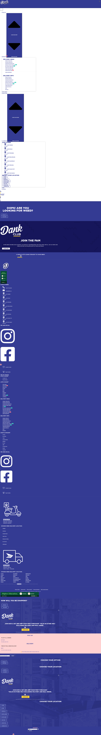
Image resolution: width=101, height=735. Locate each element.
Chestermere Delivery (9, 79)
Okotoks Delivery (8, 78)
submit (12, 655)
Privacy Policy (17, 589)
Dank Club (5, 387)
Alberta (2, 575)
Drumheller (15, 573)
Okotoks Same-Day (9, 62)
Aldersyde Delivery (8, 85)
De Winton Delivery (9, 83)
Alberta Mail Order (9, 70)
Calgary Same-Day (8, 60)
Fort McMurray (16, 577)
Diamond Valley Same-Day (11, 64)
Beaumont (3, 577)
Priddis (27, 577)
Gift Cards (5, 385)
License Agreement (36, 589)
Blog (3, 391)
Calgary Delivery (8, 77)
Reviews (6, 89)
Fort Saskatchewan (16, 579)
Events (4, 388)
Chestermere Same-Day (9, 63)
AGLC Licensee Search (44, 589)
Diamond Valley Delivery (10, 82)
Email (18, 255)
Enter (30, 730)
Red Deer (27, 579)
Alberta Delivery (8, 86)
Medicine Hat (28, 573)
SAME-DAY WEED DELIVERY (10, 499)
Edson (14, 576)
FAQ (6, 88)
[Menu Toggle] (1, 9)
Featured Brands (8, 72)
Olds (26, 576)
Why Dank (5, 384)
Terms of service (29, 589)
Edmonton (15, 575)
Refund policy (23, 589)
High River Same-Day (9, 67)
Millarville (27, 575)
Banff (2, 576)
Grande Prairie (16, 580)
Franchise (5, 395)
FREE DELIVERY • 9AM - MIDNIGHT (27, 6)
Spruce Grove (28, 580)
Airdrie (2, 573)
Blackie (2, 579)
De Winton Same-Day (10, 66)
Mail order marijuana (9, 549)
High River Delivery (9, 81)
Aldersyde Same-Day (7, 410)
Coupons (4, 392)
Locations (4, 396)
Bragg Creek (3, 580)
